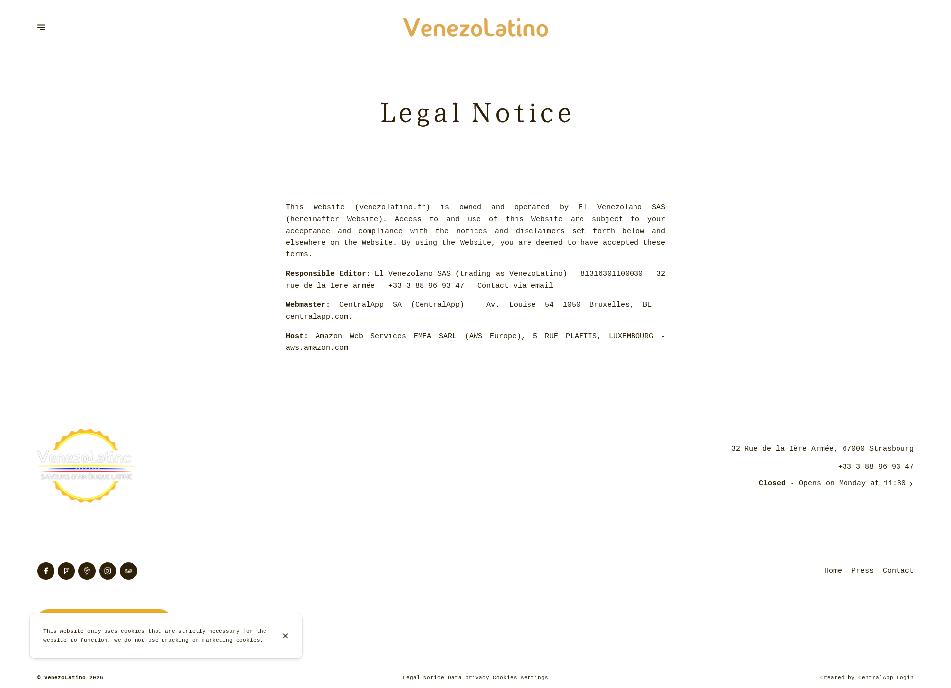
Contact (898, 571)
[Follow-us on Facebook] (45, 571)
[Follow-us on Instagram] (107, 571)
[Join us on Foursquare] (66, 571)
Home (833, 571)
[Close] (285, 636)
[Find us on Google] (87, 571)
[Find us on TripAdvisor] (128, 571)
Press (862, 571)
